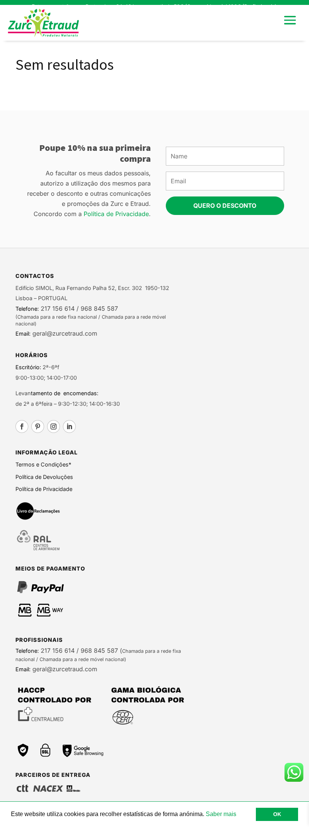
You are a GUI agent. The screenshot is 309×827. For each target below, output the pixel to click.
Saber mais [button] (221, 814)
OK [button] (277, 814)
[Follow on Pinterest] (37, 426)
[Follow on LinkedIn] (69, 426)
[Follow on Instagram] (53, 426)
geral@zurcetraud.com (64, 333)
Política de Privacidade (116, 214)
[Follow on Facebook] (21, 426)
